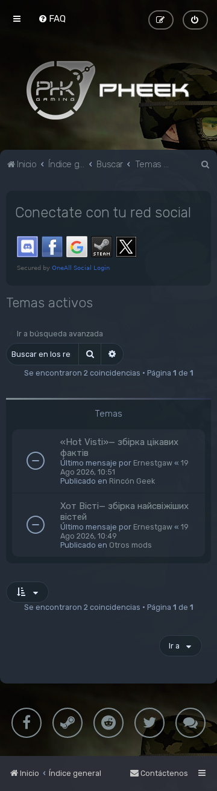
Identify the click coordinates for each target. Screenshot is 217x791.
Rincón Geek (132, 480)
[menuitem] (52, 18)
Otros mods (130, 544)
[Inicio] (108, 90)
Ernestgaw (152, 462)
